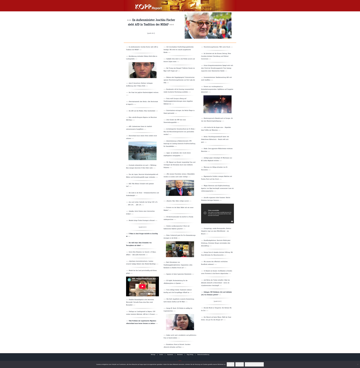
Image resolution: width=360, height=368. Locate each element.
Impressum (170, 354)
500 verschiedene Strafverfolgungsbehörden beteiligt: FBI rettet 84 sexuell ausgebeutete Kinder (179, 49)
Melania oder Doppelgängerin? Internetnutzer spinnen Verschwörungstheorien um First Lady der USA (179, 80)
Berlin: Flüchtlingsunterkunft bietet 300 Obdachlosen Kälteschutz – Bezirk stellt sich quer (215, 139)
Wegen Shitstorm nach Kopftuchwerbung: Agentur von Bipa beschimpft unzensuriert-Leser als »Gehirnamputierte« (217, 188)
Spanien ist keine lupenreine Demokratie (180, 274)
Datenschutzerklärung (203, 354)
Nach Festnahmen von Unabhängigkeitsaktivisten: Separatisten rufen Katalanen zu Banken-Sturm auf (178, 265)
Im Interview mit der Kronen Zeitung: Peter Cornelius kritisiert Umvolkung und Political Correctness (216, 56)
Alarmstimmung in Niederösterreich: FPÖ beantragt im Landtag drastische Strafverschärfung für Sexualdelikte (179, 143)
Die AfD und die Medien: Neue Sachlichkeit (143, 111)
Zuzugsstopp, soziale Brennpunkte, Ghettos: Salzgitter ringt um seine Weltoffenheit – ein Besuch (216, 231)
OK (230, 364)
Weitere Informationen (254, 364)
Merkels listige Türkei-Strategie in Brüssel (143, 220)
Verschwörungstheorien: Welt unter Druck (218, 47)
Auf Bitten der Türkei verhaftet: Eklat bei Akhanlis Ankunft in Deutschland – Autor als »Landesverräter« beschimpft (215, 282)
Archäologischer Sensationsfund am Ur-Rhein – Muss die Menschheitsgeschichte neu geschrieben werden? (180, 131)
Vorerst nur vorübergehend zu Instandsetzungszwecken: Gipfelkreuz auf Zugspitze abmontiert (217, 89)
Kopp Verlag (190, 354)
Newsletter (180, 354)
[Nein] (358, 364)
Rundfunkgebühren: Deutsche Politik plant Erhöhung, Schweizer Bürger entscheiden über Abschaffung (215, 243)
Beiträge (153, 354)
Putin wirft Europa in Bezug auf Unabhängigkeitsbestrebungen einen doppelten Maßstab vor (178, 101)
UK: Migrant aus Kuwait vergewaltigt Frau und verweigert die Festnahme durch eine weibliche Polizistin (179, 164)
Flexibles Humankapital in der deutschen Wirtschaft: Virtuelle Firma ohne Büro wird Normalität (140, 302)
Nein (239, 364)
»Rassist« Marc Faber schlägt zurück (178, 201)
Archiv (161, 354)
